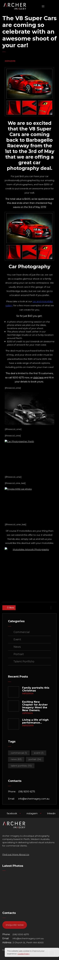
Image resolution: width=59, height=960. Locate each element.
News (17, 646)
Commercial (22, 632)
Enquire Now (15, 925)
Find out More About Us (15, 854)
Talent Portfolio (24, 661)
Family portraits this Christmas (35, 689)
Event (17, 639)
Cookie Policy (23, 953)
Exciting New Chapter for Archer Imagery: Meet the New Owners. (35, 706)
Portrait (19, 654)
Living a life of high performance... (35, 721)
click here (38, 377)
